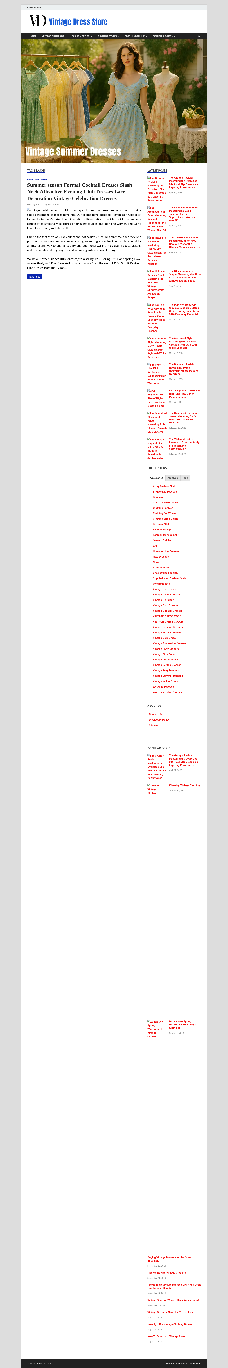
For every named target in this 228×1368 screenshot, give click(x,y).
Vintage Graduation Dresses (169, 643)
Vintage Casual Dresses (167, 594)
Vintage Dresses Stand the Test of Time (170, 1312)
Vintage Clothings (163, 600)
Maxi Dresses (161, 556)
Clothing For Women (165, 513)
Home (33, 36)
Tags (185, 478)
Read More (33, 276)
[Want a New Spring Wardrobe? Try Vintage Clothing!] (157, 1022)
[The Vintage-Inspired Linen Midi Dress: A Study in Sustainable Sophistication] (157, 439)
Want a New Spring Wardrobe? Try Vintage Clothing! (182, 1024)
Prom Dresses (161, 567)
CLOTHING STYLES (107, 36)
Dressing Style (161, 524)
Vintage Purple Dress (165, 659)
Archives (172, 478)
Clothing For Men (163, 508)
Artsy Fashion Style (164, 486)
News (156, 562)
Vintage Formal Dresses (167, 632)
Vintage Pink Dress (164, 654)
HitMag (196, 1363)
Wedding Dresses (163, 686)
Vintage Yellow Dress (165, 681)
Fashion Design (162, 529)
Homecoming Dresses (166, 551)
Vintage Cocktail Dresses (168, 611)
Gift (155, 546)
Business (158, 497)
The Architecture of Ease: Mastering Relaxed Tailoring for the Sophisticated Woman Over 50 (184, 214)
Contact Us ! (156, 714)
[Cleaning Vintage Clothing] (157, 785)
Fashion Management (165, 535)
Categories (156, 478)
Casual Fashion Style (165, 502)
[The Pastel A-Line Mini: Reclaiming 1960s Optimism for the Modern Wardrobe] (157, 365)
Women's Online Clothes (167, 692)
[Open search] (199, 36)
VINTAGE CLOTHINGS (53, 36)
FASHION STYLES (80, 36)
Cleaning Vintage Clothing (184, 785)
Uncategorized (161, 583)
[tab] (156, 478)
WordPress (183, 1363)
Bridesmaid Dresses (165, 491)
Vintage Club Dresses (37, 179)
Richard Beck (53, 204)
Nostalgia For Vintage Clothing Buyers (170, 1324)
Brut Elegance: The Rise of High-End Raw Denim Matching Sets (185, 393)
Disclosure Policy (159, 719)
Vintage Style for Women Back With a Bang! (173, 1300)
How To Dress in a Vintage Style (166, 1336)
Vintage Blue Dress (164, 589)
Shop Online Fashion (165, 573)
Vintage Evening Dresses (168, 627)
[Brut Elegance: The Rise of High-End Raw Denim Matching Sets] (157, 391)
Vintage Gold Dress (164, 638)
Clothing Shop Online (165, 518)
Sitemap (154, 725)
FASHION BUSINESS (162, 36)
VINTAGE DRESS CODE (167, 616)
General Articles (162, 540)
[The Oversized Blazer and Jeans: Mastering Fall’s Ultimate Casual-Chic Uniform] (157, 413)
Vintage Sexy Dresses (166, 670)
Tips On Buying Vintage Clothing (166, 1272)
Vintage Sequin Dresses (167, 665)
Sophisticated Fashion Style (169, 578)
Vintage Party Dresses (166, 648)
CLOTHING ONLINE (135, 36)
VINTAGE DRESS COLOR (168, 621)
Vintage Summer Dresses (168, 676)
